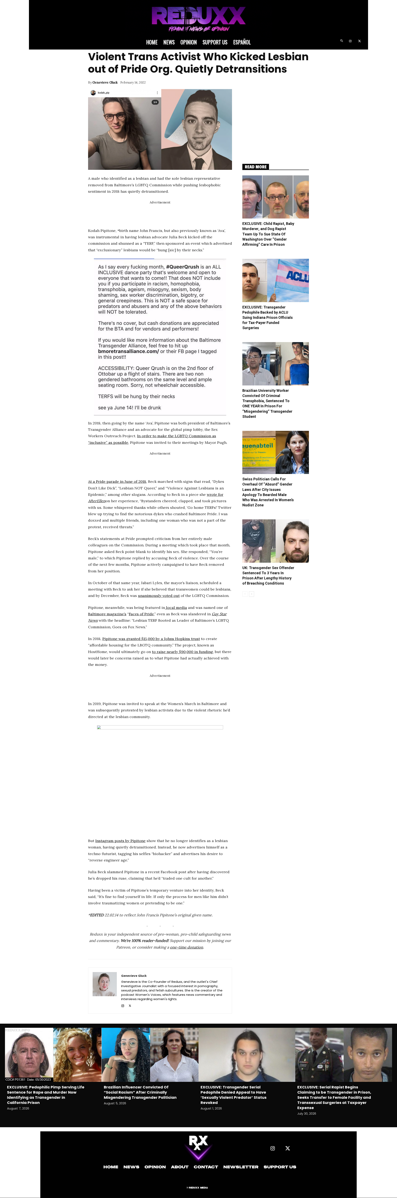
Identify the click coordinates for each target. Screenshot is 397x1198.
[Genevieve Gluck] (105, 990)
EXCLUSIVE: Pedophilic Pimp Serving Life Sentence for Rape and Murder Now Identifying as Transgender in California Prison (45, 1095)
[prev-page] (245, 594)
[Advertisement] (163, 214)
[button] (341, 41)
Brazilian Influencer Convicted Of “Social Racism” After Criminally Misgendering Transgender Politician (140, 1092)
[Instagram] (350, 41)
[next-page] (251, 594)
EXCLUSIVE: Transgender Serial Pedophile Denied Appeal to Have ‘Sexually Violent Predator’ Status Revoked (234, 1095)
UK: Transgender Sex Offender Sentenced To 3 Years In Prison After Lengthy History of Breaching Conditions (268, 575)
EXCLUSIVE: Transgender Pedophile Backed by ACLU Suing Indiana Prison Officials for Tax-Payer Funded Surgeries (267, 318)
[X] (359, 41)
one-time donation (186, 947)
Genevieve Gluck (105, 82)
